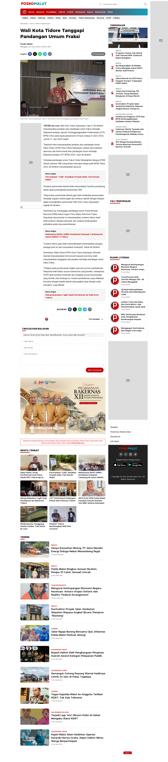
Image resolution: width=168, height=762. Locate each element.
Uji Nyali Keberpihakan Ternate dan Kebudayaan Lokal (133, 291)
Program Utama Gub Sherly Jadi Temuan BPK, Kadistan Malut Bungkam (129, 55)
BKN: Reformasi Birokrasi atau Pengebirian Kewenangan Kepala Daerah (133, 318)
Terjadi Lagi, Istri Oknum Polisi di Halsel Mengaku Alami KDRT (75, 717)
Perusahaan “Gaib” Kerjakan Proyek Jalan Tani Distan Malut (72, 178)
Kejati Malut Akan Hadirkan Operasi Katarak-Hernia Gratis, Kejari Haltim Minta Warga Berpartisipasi (77, 738)
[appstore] (120, 464)
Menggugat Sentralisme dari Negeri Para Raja (132, 329)
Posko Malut (26, 44)
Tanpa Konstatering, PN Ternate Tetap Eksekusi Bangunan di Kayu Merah (128, 93)
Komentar (99, 54)
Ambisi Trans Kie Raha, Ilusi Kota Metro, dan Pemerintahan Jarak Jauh (133, 304)
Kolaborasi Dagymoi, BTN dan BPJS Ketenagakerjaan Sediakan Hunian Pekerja (130, 119)
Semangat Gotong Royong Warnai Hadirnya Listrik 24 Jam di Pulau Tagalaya (78, 675)
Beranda (24, 23)
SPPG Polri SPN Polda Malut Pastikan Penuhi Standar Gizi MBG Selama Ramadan (91, 500)
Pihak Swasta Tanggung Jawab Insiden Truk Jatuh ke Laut (32, 526)
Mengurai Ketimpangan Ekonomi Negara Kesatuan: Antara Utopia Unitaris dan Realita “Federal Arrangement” (76, 591)
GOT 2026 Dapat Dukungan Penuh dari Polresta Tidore (62, 499)
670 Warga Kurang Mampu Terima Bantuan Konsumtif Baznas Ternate (129, 144)
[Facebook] (30, 54)
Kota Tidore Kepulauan (40, 23)
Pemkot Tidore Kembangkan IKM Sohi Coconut (60, 526)
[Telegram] (45, 54)
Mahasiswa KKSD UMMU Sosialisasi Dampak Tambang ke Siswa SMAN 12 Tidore (74, 235)
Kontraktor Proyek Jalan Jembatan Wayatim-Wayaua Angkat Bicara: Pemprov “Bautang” (77, 612)
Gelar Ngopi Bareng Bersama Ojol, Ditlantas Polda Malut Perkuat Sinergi (78, 633)
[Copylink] (50, 54)
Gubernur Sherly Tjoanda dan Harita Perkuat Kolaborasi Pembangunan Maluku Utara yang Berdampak (130, 133)
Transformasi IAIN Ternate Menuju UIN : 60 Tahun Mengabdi (132, 279)
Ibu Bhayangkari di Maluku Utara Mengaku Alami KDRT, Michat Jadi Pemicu (129, 68)
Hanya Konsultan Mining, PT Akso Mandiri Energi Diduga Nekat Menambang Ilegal (77, 550)
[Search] (145, 4)
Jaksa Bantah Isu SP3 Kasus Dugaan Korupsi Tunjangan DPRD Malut (129, 80)
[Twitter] (35, 54)
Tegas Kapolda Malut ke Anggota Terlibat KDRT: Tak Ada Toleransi (77, 696)
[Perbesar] (62, 115)
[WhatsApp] (40, 54)
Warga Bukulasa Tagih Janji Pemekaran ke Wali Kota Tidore (72, 296)
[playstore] (135, 464)
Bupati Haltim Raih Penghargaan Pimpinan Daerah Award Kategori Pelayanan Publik (77, 654)
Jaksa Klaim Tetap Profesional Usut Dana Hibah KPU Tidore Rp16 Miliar (31, 476)
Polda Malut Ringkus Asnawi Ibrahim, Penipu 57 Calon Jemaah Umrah (74, 571)
